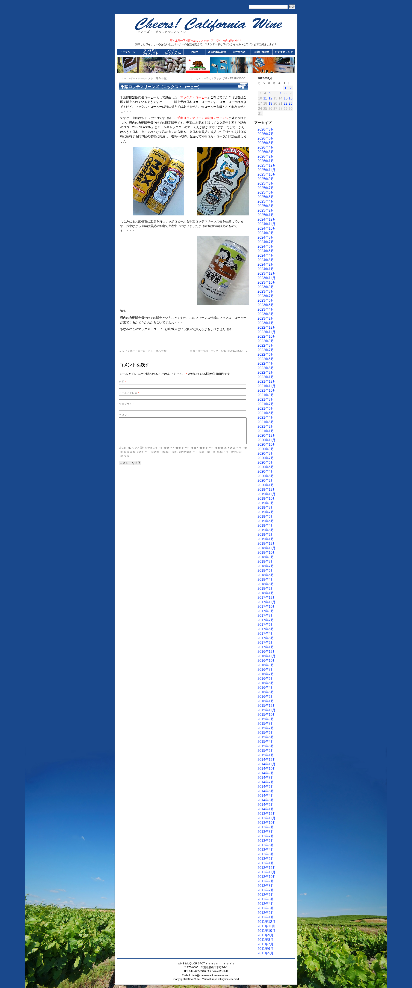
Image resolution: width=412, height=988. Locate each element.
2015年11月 (267, 710)
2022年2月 (266, 372)
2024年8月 (266, 237)
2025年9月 (266, 179)
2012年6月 (266, 894)
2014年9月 (266, 773)
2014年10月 (267, 768)
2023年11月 (267, 278)
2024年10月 (267, 228)
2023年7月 (266, 296)
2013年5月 (266, 845)
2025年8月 (266, 183)
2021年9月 (266, 395)
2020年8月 (266, 453)
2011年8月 (266, 939)
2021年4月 (266, 417)
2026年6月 (266, 138)
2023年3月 (266, 314)
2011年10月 (267, 930)
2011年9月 (266, 935)
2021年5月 (266, 413)
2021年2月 (266, 426)
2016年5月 (266, 683)
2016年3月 (266, 692)
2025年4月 (266, 201)
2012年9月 (266, 881)
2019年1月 (266, 539)
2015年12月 (267, 705)
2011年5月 (266, 953)
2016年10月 (267, 660)
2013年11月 (267, 818)
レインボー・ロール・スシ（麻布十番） (144, 78)
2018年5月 (266, 575)
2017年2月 (266, 642)
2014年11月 (267, 764)
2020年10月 (267, 444)
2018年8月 (266, 561)
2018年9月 (266, 557)
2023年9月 (266, 287)
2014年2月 (266, 804)
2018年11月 (267, 548)
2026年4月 (266, 147)
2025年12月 (267, 165)
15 (286, 98)
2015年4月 (266, 741)
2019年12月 (267, 489)
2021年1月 (266, 431)
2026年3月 (266, 152)
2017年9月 (266, 611)
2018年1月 (266, 593)
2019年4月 (266, 525)
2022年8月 (266, 345)
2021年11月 (267, 386)
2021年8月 (266, 399)
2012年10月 (267, 876)
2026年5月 (266, 143)
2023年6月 (266, 300)
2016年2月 (266, 696)
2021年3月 (266, 422)
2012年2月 (266, 912)
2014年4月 (266, 795)
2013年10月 (267, 822)
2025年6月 (266, 192)
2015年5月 (266, 737)
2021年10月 (267, 390)
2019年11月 (267, 494)
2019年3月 (266, 530)
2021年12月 (267, 381)
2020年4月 (266, 471)
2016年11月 (267, 656)
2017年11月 (267, 602)
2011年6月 (266, 948)
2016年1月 (266, 701)
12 (270, 98)
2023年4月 (266, 309)
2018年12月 (267, 543)
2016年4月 (266, 687)
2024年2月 (266, 264)
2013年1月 (266, 863)
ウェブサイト (127, 403)
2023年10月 (267, 282)
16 (290, 98)
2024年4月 (266, 255)
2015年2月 (266, 750)
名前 (122, 381)
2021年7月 (266, 404)
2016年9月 (266, 665)
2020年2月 (266, 480)
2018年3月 (266, 584)
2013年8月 (266, 831)
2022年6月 (266, 354)
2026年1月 (266, 161)
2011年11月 (266, 926)
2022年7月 (266, 350)
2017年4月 (266, 633)
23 (290, 103)
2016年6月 (266, 678)
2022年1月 (266, 377)
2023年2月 (266, 318)
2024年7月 (266, 242)
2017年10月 (267, 606)
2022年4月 (266, 363)
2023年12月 (267, 273)
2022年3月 (266, 368)
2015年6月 (266, 732)
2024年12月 (267, 219)
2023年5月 (266, 305)
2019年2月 (266, 534)
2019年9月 (266, 503)
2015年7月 (266, 728)
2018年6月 (266, 570)
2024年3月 (266, 260)
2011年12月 (267, 921)
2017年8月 (266, 615)
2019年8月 (266, 507)
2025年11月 (267, 170)
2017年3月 (266, 638)
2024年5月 (266, 251)
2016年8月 (266, 669)
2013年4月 (266, 849)
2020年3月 (266, 476)
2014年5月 (266, 791)
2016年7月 (266, 674)
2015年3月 (266, 746)
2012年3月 (266, 908)
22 (286, 103)
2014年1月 (266, 809)
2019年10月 (267, 498)
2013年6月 (266, 840)
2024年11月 (267, 224)
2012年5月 (266, 899)
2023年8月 (266, 291)
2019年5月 (266, 521)
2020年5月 (266, 467)
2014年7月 (266, 782)
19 (270, 103)
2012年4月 (266, 903)
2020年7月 (266, 458)
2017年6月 (266, 624)
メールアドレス (129, 392)
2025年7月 (266, 188)
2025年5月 (266, 197)
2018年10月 (267, 552)
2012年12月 (267, 867)
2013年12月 (267, 813)
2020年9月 (266, 449)
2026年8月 (266, 129)
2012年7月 (266, 890)
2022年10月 (267, 336)
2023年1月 (266, 323)
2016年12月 (267, 651)
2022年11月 (267, 332)
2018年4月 (266, 579)
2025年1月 (266, 215)
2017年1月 (266, 647)
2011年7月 (266, 944)
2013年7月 (266, 836)
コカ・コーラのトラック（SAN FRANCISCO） (219, 78)
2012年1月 (266, 917)
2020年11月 (267, 440)
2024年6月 (266, 246)
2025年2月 (266, 210)
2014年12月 (267, 759)
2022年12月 (267, 327)
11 (265, 98)
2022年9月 (266, 341)
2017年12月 (267, 597)
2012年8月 (266, 885)
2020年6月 (266, 462)
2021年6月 (266, 408)
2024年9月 (266, 233)
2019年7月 (266, 512)
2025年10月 (267, 174)
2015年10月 (267, 714)
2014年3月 (266, 800)
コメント (124, 415)
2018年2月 (266, 588)
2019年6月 (266, 516)
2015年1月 (266, 755)
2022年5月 (266, 359)
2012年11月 (267, 872)
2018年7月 (266, 566)
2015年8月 (266, 723)
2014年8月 (266, 777)
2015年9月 (266, 719)
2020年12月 (267, 435)
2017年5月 (266, 629)
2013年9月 (266, 827)
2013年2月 (266, 858)
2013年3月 (266, 854)
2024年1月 (266, 269)
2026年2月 (266, 156)
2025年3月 (266, 206)
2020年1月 (266, 485)
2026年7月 (266, 134)
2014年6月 (266, 786)
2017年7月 (266, 620)
